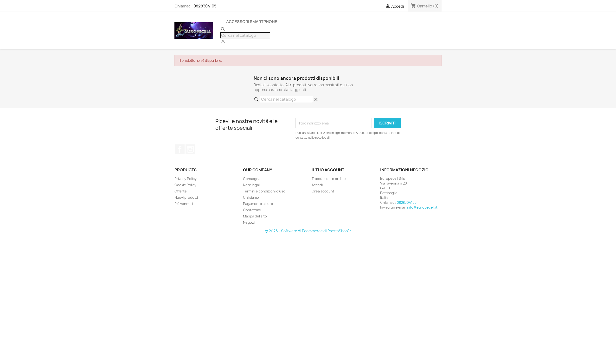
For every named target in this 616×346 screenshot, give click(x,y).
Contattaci (252, 210)
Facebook (180, 149)
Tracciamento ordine (329, 178)
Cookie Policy (185, 185)
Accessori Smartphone (251, 21)
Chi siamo (251, 197)
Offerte (180, 191)
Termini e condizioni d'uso (264, 191)
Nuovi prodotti (186, 197)
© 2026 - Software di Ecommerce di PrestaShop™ (308, 231)
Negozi (249, 222)
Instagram (190, 149)
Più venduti (183, 203)
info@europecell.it (422, 207)
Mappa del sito (255, 216)
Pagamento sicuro (258, 203)
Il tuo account (328, 170)
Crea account (323, 191)
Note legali (251, 185)
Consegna (251, 178)
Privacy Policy (185, 178)
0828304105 (205, 6)
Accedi (317, 185)
